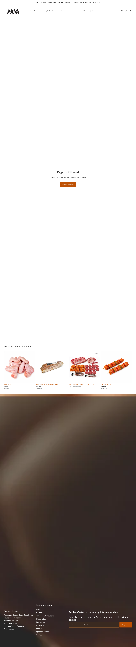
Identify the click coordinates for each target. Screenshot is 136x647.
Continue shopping (68, 184)
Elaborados (41, 619)
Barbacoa (40, 625)
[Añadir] (32, 379)
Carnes (39, 612)
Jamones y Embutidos (45, 616)
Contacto (39, 635)
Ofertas (39, 628)
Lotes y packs (41, 622)
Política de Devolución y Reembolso (18, 615)
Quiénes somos (42, 631)
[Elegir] (64, 379)
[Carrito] (130, 11)
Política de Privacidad (12, 618)
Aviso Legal (9, 629)
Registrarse (125, 625)
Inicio (38, 609)
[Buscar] (122, 11)
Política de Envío (10, 623)
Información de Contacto (14, 626)
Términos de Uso (11, 620)
